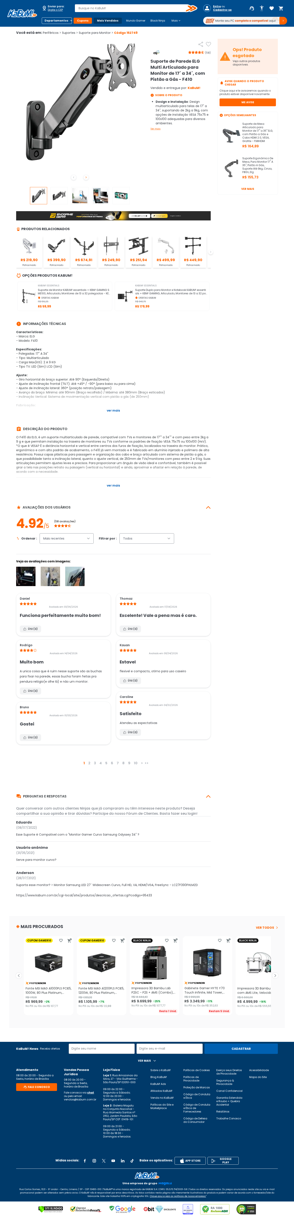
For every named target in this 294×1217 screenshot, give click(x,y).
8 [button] (123, 763)
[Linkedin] (123, 1160)
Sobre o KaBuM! (160, 1070)
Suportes (70, 33)
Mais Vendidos (107, 20)
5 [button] (106, 763)
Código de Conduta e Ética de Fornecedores (196, 1108)
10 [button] (136, 763)
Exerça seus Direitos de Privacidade (229, 1071)
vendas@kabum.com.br (80, 1099)
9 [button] (129, 763)
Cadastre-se (222, 10)
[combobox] (133, 8)
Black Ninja (157, 20)
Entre (217, 6)
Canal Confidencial (229, 1091)
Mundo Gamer (135, 20)
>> (147, 763)
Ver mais (155, 128)
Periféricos (52, 33)
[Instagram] (94, 1160)
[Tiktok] (132, 1160)
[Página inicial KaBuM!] (22, 13)
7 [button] (118, 763)
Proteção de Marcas (196, 1087)
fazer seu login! (184, 813)
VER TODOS (265, 927)
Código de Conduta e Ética (196, 1096)
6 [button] (112, 763)
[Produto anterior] (18, 975)
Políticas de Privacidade (191, 1078)
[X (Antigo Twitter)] (104, 1160)
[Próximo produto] (275, 975)
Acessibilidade (259, 1070)
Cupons (82, 20)
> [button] (142, 763)
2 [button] (89, 763)
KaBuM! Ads (158, 1084)
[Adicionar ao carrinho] (69, 940)
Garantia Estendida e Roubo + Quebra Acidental (229, 1101)
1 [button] (84, 763)
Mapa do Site (258, 1077)
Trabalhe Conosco (228, 1118)
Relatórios (222, 1111)
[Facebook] (85, 1160)
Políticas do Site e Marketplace (161, 1106)
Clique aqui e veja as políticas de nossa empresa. (178, 1196)
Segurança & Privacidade (225, 1082)
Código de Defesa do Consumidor (195, 1120)
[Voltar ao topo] (147, 1175)
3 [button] (95, 763)
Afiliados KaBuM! (161, 1091)
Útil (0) (33, 629)
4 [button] (100, 763)
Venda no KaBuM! (162, 1098)
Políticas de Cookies (196, 1070)
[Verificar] (50, 1209)
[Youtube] (113, 1160)
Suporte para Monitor (96, 33)
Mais (176, 21)
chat (90, 1092)
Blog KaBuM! (158, 1077)
